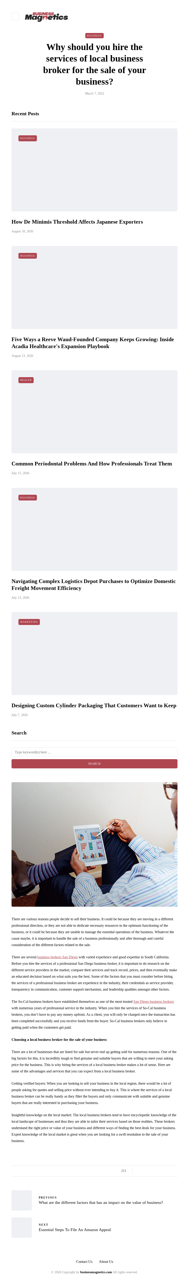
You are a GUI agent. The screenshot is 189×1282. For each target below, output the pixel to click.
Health (26, 380)
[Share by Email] (174, 1171)
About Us (106, 1262)
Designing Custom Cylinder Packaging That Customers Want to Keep (94, 705)
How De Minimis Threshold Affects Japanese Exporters (77, 222)
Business (94, 35)
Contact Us (84, 1262)
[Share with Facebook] (140, 1171)
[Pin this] (163, 1171)
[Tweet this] (146, 1171)
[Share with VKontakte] (169, 1171)
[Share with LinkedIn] (157, 1171)
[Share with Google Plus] (151, 1171)
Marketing (29, 622)
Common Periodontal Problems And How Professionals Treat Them (92, 464)
